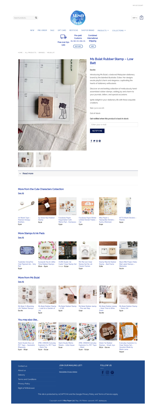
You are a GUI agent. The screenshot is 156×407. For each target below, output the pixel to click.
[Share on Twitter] (94, 141)
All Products (30, 52)
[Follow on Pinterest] (112, 372)
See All (21, 193)
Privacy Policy (24, 384)
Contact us (22, 366)
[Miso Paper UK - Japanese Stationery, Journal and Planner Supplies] (78, 18)
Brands (42, 52)
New (32, 30)
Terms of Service (105, 394)
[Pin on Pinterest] (100, 141)
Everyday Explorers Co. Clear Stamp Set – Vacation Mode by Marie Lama (128, 346)
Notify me (97, 131)
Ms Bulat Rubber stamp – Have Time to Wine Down (108, 308)
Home (20, 52)
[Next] (82, 105)
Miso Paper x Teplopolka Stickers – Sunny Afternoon (107, 220)
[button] (21, 148)
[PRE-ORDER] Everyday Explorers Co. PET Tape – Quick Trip (47, 345)
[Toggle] (20, 173)
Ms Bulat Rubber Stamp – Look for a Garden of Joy (47, 308)
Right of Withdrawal (26, 388)
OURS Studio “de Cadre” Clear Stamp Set (68, 263)
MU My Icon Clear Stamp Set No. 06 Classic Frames (85, 264)
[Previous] (22, 105)
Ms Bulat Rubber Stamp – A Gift (68, 307)
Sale (52, 30)
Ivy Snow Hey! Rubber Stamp (46, 219)
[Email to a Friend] (97, 141)
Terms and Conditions (27, 379)
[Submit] (36, 18)
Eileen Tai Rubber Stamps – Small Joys (107, 344)
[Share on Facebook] (91, 141)
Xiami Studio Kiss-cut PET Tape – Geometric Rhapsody (26, 345)
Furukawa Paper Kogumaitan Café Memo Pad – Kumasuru (67, 220)
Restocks (73, 30)
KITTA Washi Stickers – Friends (127, 219)
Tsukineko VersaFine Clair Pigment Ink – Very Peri (27, 264)
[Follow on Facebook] (102, 372)
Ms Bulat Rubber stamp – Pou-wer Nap (88, 307)
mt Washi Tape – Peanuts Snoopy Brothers (24, 220)
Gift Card (62, 30)
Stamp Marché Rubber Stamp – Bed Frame (107, 263)
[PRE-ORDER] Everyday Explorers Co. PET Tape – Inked (88, 345)
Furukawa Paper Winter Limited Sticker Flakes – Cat (88, 220)
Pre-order (42, 30)
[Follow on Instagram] (107, 372)
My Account (138, 5)
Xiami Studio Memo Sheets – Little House (66, 344)
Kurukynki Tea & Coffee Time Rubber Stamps (46, 263)
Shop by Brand (87, 30)
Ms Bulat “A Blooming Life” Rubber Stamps (26, 307)
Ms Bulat (51, 52)
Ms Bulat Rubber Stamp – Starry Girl (128, 307)
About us (22, 370)
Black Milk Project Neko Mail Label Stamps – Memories (128, 264)
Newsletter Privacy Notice (68, 372)
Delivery (21, 375)
